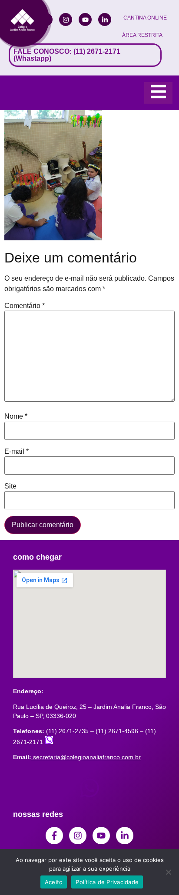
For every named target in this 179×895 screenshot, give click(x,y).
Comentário (24, 305)
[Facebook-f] (54, 835)
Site (10, 486)
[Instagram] (65, 19)
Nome (15, 416)
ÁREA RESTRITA (142, 35)
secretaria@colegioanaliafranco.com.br (87, 757)
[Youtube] (85, 19)
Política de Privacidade (107, 882)
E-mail (16, 451)
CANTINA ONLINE (145, 18)
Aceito (54, 882)
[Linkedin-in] (104, 19)
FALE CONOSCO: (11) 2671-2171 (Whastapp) (66, 55)
